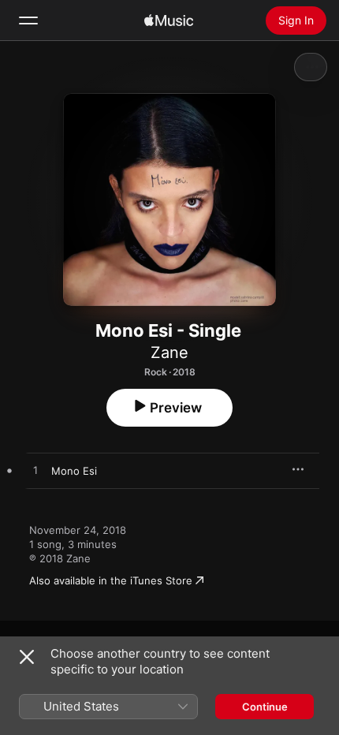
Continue (265, 706)
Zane (169, 352)
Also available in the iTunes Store (110, 580)
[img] (168, 20)
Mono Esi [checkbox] (74, 471)
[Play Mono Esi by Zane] (35, 471)
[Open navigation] (28, 20)
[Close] (27, 657)
